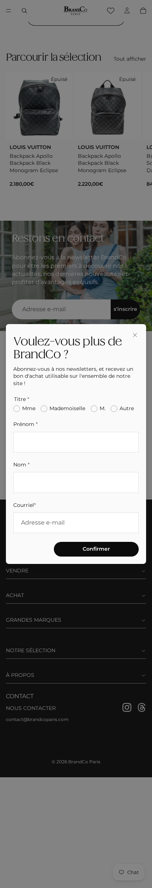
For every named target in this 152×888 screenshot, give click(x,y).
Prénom (25, 424)
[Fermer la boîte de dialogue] (135, 335)
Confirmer (96, 549)
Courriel (24, 505)
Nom (21, 464)
